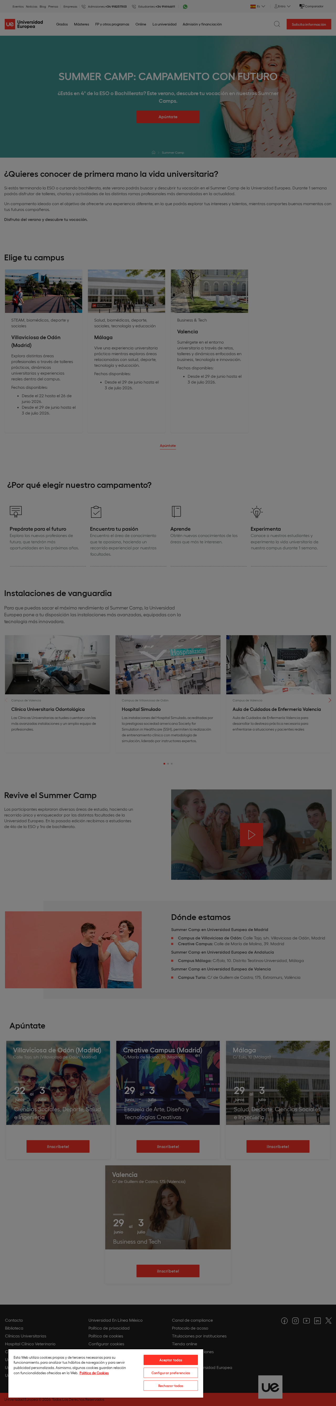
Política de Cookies (94, 1373)
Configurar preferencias (170, 1373)
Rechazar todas (170, 1386)
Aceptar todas (170, 1360)
